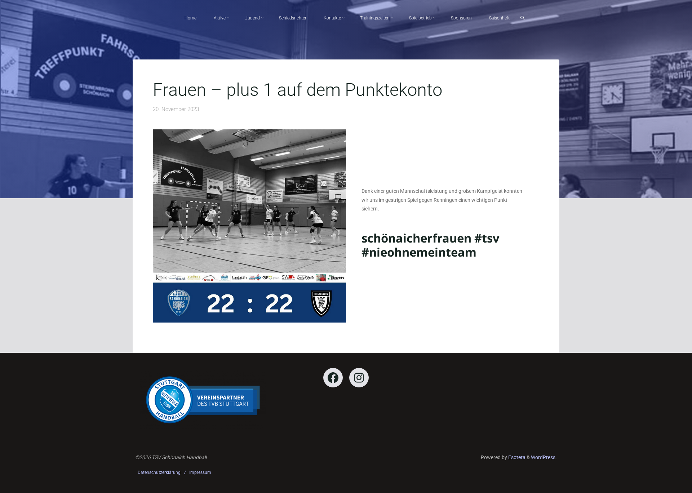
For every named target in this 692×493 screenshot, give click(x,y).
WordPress (543, 457)
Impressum (200, 472)
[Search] (522, 18)
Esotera (516, 457)
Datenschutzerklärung (159, 472)
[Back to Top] (664, 483)
